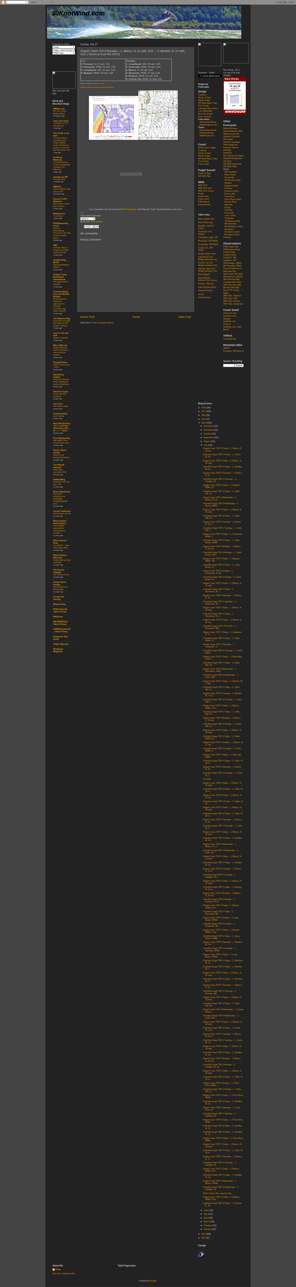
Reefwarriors (59, 214)
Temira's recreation (231, 142)
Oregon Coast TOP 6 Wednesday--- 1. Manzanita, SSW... (220, 670)
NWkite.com (59, 109)
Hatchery (228, 205)
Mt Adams (229, 229)
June (206, 1210)
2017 (203, 411)
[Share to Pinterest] (97, 226)
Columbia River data (232, 282)
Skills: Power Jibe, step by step (217, 1193)
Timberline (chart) (232, 221)
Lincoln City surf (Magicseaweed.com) (207, 264)
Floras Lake (229, 194)
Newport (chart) (231, 186)
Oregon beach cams (207, 254)
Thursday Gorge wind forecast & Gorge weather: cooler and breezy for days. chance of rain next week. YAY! (61, 144)
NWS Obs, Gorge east (233, 304)
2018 (203, 408)
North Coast (203, 196)
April (206, 1218)
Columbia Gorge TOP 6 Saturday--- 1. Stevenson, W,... (219, 603)
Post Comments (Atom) (103, 323)
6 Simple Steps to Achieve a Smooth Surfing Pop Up (60, 250)
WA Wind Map (204, 176)
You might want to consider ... (60, 283)
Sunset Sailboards (62, 511)
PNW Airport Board (231, 249)
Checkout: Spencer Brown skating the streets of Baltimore (61, 381)
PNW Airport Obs (230, 247)
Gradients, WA (229, 257)
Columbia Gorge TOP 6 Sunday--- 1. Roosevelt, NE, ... (219, 925)
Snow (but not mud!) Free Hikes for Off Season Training (61, 323)
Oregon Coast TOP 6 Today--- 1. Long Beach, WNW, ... (220, 955)
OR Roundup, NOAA (232, 263)
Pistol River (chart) (232, 199)
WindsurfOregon (230, 128)
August (207, 441)
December (208, 426)
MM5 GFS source (206, 191)
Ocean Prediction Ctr (232, 268)
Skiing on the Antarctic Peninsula (61, 456)
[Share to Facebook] (94, 226)
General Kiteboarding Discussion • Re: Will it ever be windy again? (61, 233)
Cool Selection (229, 339)
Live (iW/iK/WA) (205, 111)
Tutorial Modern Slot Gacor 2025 (61, 190)
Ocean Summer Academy (59, 395)
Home (136, 316)
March (207, 1222)
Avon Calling (58, 416)
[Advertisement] (210, 350)
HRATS (226, 348)
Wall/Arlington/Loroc (208, 125)
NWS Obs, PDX (230, 298)
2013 (203, 1234)
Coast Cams (203, 164)
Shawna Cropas (60, 392)
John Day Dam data (232, 285)
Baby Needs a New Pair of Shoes (61, 205)
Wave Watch (230, 175)
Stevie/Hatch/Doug (207, 122)
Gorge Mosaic (204, 204)
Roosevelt (228, 213)
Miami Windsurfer (61, 492)
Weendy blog (59, 604)
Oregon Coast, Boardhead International (60, 277)
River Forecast (204, 117)
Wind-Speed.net (230, 145)
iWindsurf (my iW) (231, 134)
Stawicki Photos (205, 291)
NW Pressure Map (231, 279)
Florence (228, 188)
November (208, 430)
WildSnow (58, 617)
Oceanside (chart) (232, 180)
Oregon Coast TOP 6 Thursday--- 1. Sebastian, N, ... (219, 645)
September (209, 437)
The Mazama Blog (61, 319)
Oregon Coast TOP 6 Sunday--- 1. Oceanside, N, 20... (218, 572)
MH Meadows (230, 224)
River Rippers (204, 274)
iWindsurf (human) (231, 136)
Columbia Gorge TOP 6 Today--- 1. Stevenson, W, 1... (218, 590)
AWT (55, 245)
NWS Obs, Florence (232, 296)
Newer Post (87, 316)
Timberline (229, 218)
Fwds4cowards (60, 414)
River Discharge (205, 114)
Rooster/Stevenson (207, 130)
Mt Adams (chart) (232, 232)
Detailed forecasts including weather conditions (97, 87)
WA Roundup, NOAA (232, 266)
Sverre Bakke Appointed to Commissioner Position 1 (59, 529)
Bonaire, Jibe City (206, 284)
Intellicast (227, 153)
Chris (58, 1269)
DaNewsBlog (59, 479)
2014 (203, 423)
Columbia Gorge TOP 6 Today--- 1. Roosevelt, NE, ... (218, 912)
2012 (203, 1238)
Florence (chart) (231, 191)
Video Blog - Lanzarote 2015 (59, 471)
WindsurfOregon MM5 (233, 131)
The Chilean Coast (61, 575)
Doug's (227, 207)
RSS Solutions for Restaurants (60, 588)
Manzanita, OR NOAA (208, 241)
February (208, 1225)
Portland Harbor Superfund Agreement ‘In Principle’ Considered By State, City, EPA (60, 305)
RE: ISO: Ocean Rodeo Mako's (59, 112)
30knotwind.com (98, 83)
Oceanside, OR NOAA (208, 244)
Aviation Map (229, 252)
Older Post (184, 316)
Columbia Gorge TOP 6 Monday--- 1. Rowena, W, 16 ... (219, 900)
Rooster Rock (230, 202)
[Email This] (85, 226)
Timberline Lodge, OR (208, 237)
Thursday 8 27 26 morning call (60, 124)
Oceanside (229, 177)
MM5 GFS (202, 185)
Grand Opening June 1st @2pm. (62, 561)
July (206, 445)
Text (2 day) (203, 106)
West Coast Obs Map (233, 274)
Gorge (201, 194)
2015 (203, 419)
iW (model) (228, 139)
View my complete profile (63, 1273)
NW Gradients (230, 172)
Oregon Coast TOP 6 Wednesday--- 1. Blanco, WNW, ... (220, 1182)
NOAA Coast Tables (207, 148)
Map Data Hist (229, 271)
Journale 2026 (59, 179)
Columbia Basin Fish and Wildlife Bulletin (61, 294)
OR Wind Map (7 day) (207, 103)
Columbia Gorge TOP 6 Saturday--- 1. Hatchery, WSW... (219, 949)
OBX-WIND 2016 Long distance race (61, 441)
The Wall (228, 210)
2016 (203, 415)
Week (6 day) (204, 100)
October (207, 434)
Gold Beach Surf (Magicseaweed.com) (207, 258)
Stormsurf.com (229, 313)
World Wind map (205, 222)
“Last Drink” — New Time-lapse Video (61, 546)
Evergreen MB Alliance (233, 351)
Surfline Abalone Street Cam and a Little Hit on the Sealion (60, 351)
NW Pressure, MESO (232, 277)
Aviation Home (229, 255)
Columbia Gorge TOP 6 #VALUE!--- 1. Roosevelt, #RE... (220, 627)
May (206, 1214)
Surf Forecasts (129, 209)
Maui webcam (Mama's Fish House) (207, 279)
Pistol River (229, 196)
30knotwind (96, 221)
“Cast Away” (58, 216)
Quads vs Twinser (60, 338)
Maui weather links (206, 219)
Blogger (153, 1281)
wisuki (201, 294)
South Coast (203, 199)
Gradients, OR (229, 260)
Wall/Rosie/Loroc (206, 136)
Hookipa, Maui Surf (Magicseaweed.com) (207, 270)
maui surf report (61, 121)
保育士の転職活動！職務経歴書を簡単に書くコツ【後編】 (61, 428)
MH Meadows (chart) (233, 226)
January (207, 1229)
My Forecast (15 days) (233, 156)
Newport (228, 183)
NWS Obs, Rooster (231, 301)
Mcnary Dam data (231, 287)
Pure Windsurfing (61, 438)
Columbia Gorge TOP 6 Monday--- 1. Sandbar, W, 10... (219, 1066)
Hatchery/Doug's (206, 133)
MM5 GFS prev (205, 188)
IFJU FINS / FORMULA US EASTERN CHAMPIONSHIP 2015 (60, 499)
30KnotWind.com (78, 13)
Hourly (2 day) (204, 97)
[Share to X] (91, 226)
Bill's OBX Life (60, 345)
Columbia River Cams (208, 108)
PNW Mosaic (204, 202)
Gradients (202, 95)
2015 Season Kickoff (61, 513)
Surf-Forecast (204, 297)
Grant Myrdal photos (207, 287)
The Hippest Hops (60, 406)
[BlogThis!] (88, 226)
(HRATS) (57, 187)
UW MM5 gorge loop (232, 164)
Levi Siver (58, 404)
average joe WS (60, 177)
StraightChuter (60, 362)
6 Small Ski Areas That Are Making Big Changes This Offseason (61, 166)
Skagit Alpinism (60, 644)
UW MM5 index (230, 166)
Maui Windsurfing (61, 423)
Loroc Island (229, 215)
